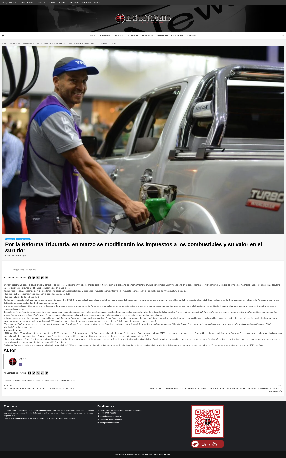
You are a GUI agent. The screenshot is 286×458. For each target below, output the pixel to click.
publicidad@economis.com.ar (111, 419)
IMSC (168, 454)
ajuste (11, 380)
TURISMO (96, 2)
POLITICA (41, 2)
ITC (58, 380)
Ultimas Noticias (23, 239)
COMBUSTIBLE (20, 380)
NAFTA (69, 380)
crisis (29, 380)
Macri (63, 380)
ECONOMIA (31, 2)
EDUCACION (86, 2)
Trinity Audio (24, 270)
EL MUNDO (63, 2)
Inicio (23, 2)
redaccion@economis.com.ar (111, 416)
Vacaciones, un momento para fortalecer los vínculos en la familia (39, 387)
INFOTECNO (74, 2)
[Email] (20, 364)
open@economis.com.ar (109, 423)
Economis (37, 380)
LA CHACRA (52, 2)
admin (11, 255)
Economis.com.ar (49, 380)
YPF (74, 380)
